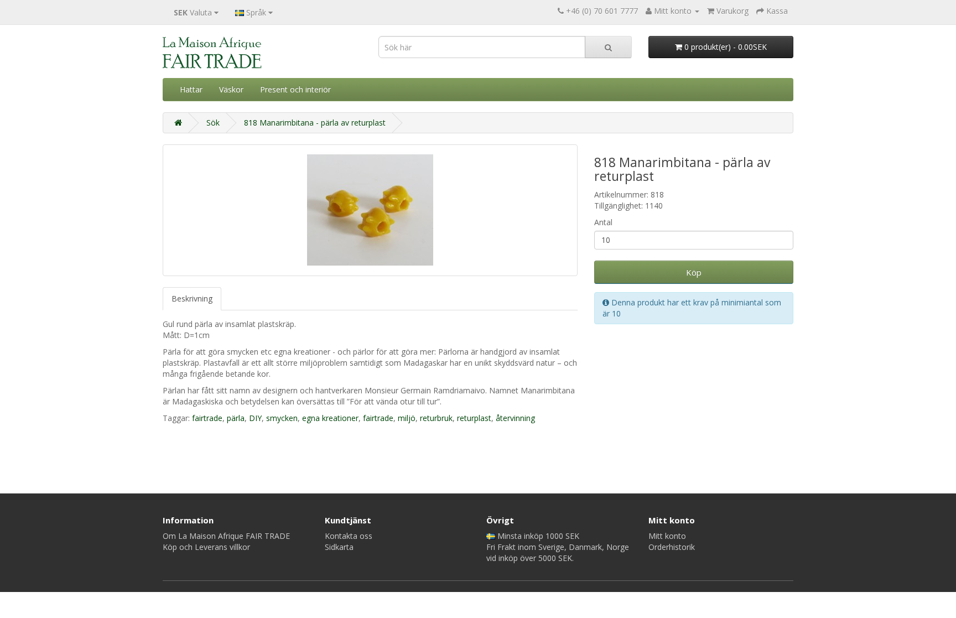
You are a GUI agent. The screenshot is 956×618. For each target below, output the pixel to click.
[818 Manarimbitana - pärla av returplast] (370, 210)
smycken (282, 418)
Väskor (231, 89)
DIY (255, 418)
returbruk (436, 418)
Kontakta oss (348, 536)
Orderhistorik (671, 547)
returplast (474, 418)
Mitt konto (667, 536)
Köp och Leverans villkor (206, 547)
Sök (213, 122)
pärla (236, 418)
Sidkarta (339, 547)
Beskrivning (192, 298)
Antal (603, 222)
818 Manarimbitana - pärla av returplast (315, 122)
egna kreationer (330, 418)
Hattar (191, 89)
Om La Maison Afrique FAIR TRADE (226, 536)
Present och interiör (295, 89)
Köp (694, 272)
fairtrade (207, 418)
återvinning (515, 418)
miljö (406, 418)
